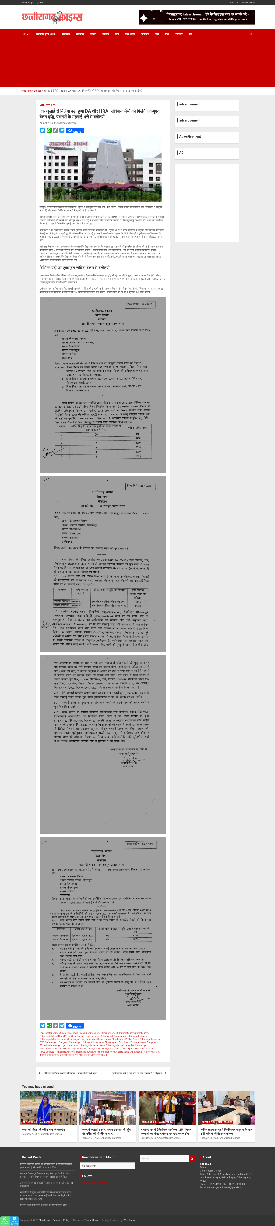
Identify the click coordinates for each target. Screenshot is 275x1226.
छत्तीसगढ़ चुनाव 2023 (46, 34)
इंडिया (156, 1051)
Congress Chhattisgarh (70, 1042)
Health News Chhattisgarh (106, 1045)
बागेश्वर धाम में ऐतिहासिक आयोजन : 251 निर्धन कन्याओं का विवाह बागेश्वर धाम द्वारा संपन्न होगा (166, 1131)
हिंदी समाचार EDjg (99, 1055)
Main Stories (47, 105)
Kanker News (100, 1048)
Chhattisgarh (141, 1033)
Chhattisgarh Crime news (113, 1036)
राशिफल (179, 34)
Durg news (152, 1042)
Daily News (124, 1042)
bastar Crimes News (56, 1033)
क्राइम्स (43, 1055)
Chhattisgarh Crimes (66, 123)
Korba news (114, 1048)
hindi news (125, 1045)
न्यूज (76, 1055)
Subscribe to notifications (93, 1182)
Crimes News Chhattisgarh (104, 1042)
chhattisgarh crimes (137, 1036)
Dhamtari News (138, 1042)
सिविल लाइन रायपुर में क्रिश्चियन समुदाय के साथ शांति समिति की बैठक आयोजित (227, 1131)
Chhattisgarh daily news (79, 1039)
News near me (147, 1048)
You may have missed (38, 1087)
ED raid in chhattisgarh (51, 1045)
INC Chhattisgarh (139, 1045)
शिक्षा (167, 34)
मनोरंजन (145, 34)
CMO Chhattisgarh (49, 1042)
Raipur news (89, 1051)
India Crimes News (49, 1048)
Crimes (86, 1042)
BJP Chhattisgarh (125, 1033)
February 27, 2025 (31, 1134)
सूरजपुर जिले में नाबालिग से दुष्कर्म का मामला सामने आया (43, 1205)
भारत (81, 1055)
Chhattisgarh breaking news (85, 1036)
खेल (157, 34)
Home (26, 34)
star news (148, 1051)
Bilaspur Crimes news (90, 1033)
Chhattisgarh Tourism (150, 1039)
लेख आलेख (130, 34)
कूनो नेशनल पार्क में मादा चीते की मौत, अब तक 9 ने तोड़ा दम (137, 1073)
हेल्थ (117, 34)
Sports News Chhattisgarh (129, 1051)
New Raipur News (130, 1048)
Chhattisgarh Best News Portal (55, 1036)
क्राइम (93, 34)
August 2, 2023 (47, 123)
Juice (90, 1048)
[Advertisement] (137, 63)
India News (64, 1048)
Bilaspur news (109, 1033)
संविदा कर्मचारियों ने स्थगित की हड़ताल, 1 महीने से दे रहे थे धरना (70, 1073)
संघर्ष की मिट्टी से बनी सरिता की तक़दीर (43, 1129)
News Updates (47, 1051)
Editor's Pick (30, 1122)
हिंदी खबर (87, 1055)
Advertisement (248, 2)
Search (192, 1158)
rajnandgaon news (106, 1051)
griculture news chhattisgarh (77, 1045)
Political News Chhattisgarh (68, 1051)
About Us (233, 2)
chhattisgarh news (101, 1039)
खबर (49, 1055)
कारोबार (105, 34)
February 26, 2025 (150, 1138)
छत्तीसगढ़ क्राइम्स (67, 1055)
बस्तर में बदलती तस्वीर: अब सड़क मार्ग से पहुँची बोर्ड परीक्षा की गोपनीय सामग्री (106, 1131)
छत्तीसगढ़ (80, 34)
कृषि (190, 34)
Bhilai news (72, 1033)
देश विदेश (66, 34)
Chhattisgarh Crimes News (53, 1039)
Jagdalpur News (79, 1048)
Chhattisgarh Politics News (125, 1039)
